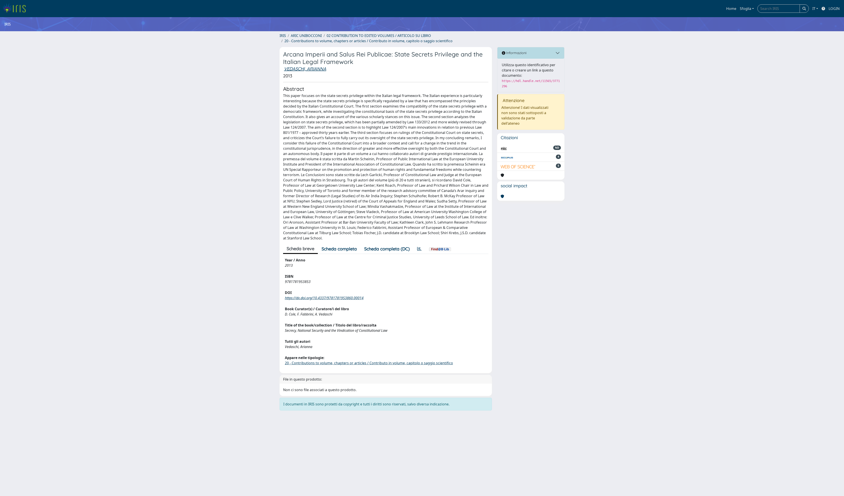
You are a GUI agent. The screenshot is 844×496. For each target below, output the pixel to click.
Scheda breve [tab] (300, 248)
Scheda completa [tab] (339, 249)
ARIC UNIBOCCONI (306, 35)
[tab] (419, 248)
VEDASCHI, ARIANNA (305, 68)
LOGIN (834, 8)
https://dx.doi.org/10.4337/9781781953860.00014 (324, 297)
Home (731, 8)
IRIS (283, 35)
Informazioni (515, 53)
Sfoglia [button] (745, 8)
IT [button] (813, 8)
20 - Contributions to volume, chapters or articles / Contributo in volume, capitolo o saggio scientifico (368, 40)
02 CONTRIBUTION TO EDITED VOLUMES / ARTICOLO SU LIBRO (379, 35)
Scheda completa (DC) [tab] (387, 249)
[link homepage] (16, 9)
